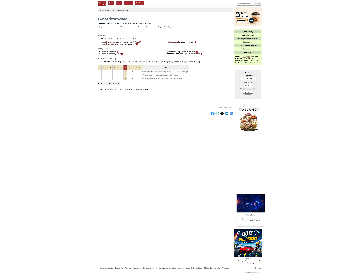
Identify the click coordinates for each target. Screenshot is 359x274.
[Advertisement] (248, 163)
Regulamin (119, 268)
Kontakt (217, 268)
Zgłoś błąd (257, 268)
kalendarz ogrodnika (115, 89)
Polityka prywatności (106, 268)
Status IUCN (248, 82)
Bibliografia (208, 268)
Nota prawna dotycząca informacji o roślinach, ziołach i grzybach (179, 268)
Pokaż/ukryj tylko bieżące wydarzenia (108, 83)
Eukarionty (246, 56)
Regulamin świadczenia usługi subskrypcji (139, 268)
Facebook (225, 268)
